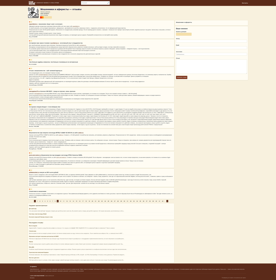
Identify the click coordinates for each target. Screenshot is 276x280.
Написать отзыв (181, 77)
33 (134, 201)
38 (150, 201)
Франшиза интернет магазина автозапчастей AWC (44, 236)
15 (76, 201)
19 (89, 201)
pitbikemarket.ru (34, 172)
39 (153, 201)
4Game (31, 241)
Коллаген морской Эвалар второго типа (41, 217)
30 (124, 201)
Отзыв (178, 58)
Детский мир (32, 208)
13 (70, 201)
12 (67, 201)
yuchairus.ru (55, 43)
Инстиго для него (34, 258)
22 (98, 201)
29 (121, 201)
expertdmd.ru (33, 24)
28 (118, 201)
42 (162, 201)
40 (156, 201)
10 (60, 201)
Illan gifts (31, 247)
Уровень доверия (181, 31)
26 (111, 201)
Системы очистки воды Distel (37, 214)
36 (143, 201)
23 (102, 201)
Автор (178, 38)
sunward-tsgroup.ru (44, 74)
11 (63, 201)
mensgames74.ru (34, 91)
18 (86, 201)
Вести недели (33, 226)
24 (105, 201)
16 (79, 201)
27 (114, 201)
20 (92, 201)
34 (137, 201)
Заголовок (179, 51)
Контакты (32, 277)
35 (140, 201)
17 (83, 201)
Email (177, 45)
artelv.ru (81, 133)
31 (127, 201)
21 (95, 201)
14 (73, 201)
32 (130, 201)
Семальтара (32, 231)
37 (146, 201)
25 (108, 201)
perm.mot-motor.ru (35, 155)
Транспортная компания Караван (39, 252)
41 (159, 201)
